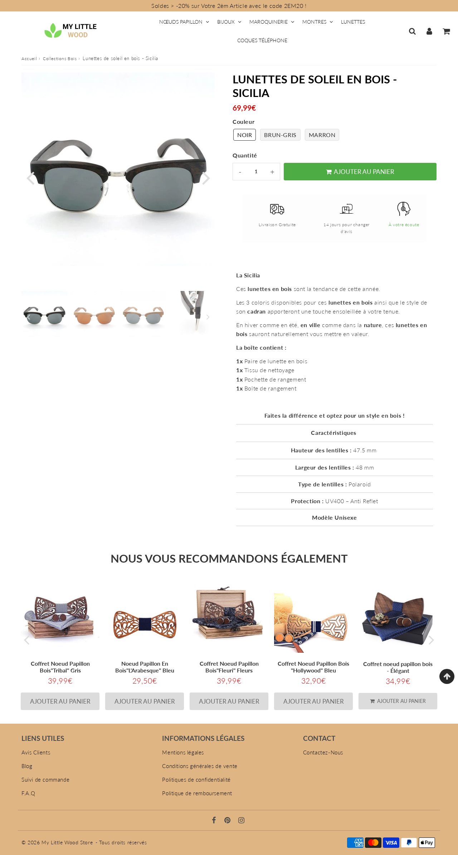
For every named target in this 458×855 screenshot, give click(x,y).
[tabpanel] (44, 314)
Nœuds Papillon (181, 22)
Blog (26, 766)
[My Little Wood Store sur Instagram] (242, 820)
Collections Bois (60, 58)
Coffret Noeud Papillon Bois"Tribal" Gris (60, 667)
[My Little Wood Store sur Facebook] (214, 820)
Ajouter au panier (401, 701)
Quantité (245, 155)
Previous (30, 177)
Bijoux (226, 22)
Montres (314, 22)
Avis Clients (35, 752)
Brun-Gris (280, 134)
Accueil (29, 58)
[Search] (412, 31)
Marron (322, 134)
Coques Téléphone (262, 40)
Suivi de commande (45, 779)
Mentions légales (183, 752)
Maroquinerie (268, 22)
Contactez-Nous (323, 752)
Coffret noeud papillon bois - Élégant (398, 667)
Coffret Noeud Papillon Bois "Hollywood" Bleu (313, 667)
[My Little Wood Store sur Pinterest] (228, 820)
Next (206, 177)
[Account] (429, 31)
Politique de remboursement (197, 793)
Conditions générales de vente (199, 766)
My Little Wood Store (67, 842)
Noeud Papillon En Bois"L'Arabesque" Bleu (144, 667)
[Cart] (446, 31)
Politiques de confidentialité (196, 779)
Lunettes (353, 22)
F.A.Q (28, 793)
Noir (244, 134)
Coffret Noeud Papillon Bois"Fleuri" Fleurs (229, 667)
